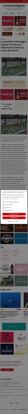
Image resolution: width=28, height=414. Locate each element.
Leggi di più (15, 198)
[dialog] (14, 207)
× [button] (25, 191)
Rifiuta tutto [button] (14, 217)
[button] (14, 221)
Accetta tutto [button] (14, 214)
